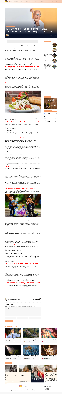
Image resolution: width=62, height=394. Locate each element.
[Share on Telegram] (54, 35)
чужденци (20, 292)
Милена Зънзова (45, 341)
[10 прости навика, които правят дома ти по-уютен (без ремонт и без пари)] (50, 368)
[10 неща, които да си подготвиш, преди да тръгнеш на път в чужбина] (54, 66)
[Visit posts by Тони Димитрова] (24, 341)
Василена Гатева (27, 358)
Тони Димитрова (27, 341)
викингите (34, 247)
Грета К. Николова (9, 358)
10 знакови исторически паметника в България (30, 339)
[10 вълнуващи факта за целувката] (37, 374)
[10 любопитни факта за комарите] (31, 350)
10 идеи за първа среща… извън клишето (23, 374)
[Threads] (50, 121)
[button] (56, 1)
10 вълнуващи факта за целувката (37, 379)
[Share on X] (50, 35)
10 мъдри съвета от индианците (47, 339)
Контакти (47, 387)
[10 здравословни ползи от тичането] (54, 45)
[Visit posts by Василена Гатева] (24, 358)
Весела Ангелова (9, 341)
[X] (50, 116)
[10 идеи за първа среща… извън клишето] (25, 368)
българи (10, 292)
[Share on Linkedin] (52, 35)
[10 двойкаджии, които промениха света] (54, 50)
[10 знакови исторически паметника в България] (31, 333)
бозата (16, 77)
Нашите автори (47, 386)
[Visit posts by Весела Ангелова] (6, 341)
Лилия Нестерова (21, 381)
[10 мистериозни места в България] (54, 55)
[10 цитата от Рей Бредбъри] (54, 61)
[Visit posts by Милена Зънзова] (42, 341)
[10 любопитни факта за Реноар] (11, 368)
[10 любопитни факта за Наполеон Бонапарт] (49, 350)
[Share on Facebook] (48, 35)
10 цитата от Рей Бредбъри (10, 339)
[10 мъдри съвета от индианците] (49, 333)
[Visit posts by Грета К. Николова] (6, 358)
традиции (16, 292)
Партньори (47, 390)
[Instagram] (50, 119)
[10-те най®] (8, 1)
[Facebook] (50, 113)
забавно (13, 292)
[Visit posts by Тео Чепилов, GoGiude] (7, 35)
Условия (47, 388)
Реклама (47, 389)
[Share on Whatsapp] (51, 35)
